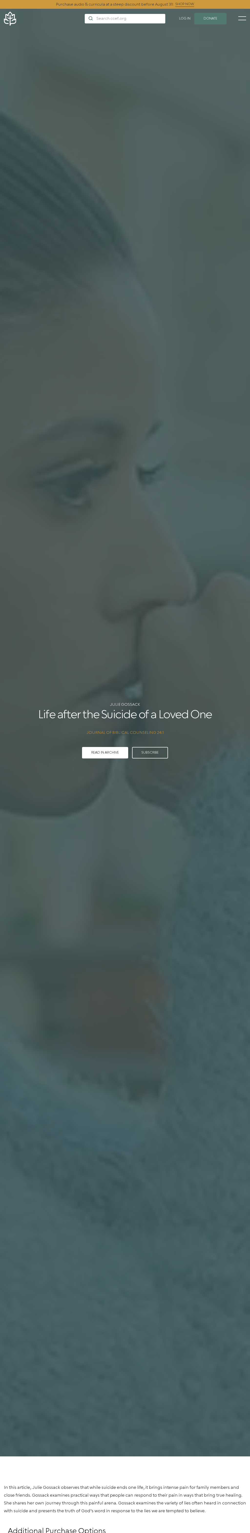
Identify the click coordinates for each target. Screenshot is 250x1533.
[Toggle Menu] (242, 18)
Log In (184, 18)
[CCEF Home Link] (44, 19)
